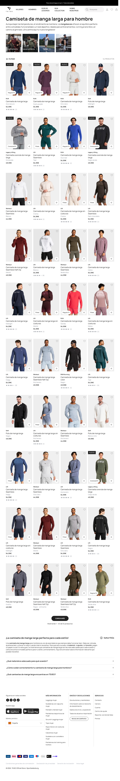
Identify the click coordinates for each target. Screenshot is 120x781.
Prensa (95, 718)
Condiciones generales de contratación (20, 763)
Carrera (96, 704)
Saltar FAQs (107, 632)
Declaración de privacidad (46, 763)
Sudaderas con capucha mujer (53, 705)
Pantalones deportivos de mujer (54, 714)
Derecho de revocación (65, 763)
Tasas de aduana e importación (80, 713)
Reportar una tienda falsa (102, 715)
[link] (116, 9)
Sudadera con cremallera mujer (54, 737)
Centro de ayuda (99, 711)
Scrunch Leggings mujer (54, 719)
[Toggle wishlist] (29, 65)
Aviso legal (80, 763)
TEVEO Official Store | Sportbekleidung (25, 768)
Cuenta (95, 707)
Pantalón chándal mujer (53, 710)
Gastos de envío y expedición (79, 710)
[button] (94, 9)
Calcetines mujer (51, 733)
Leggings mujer (50, 700)
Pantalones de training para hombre (55, 743)
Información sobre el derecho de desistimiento (79, 705)
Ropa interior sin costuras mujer (54, 728)
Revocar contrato (78, 719)
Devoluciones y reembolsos (78, 700)
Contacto (96, 700)
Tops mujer (49, 723)
